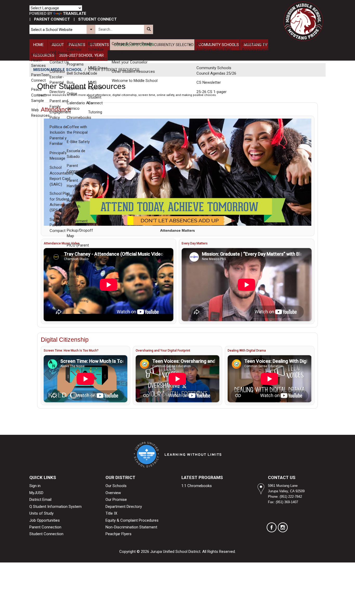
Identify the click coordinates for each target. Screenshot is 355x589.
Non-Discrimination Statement (131, 527)
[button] (148, 29)
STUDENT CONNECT (97, 19)
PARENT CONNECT (52, 19)
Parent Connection (45, 527)
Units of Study (41, 513)
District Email (40, 499)
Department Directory (124, 506)
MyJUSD (36, 492)
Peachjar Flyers (119, 534)
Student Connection (46, 534)
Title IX (111, 513)
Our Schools (116, 485)
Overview (113, 492)
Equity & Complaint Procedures (132, 520)
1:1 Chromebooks (196, 485)
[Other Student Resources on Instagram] (283, 527)
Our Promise (116, 499)
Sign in (35, 485)
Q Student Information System (55, 506)
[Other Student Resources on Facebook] (272, 527)
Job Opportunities (44, 520)
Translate (74, 13)
